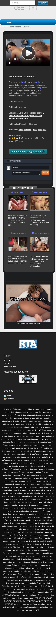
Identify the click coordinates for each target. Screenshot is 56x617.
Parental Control (10, 366)
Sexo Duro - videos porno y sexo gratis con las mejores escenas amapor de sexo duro (26, 115)
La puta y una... (18, 233)
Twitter (8, 395)
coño (21, 130)
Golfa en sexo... (18, 192)
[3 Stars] (14, 138)
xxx (44, 130)
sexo (40, 130)
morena (27, 130)
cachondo (22, 82)
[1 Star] (10, 138)
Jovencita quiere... (40, 192)
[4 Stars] (17, 138)
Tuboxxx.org (18, 409)
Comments (15, 161)
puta (35, 130)
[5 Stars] (19, 138)
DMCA (6, 363)
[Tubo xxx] (28, 11)
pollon (38, 82)
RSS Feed (10, 398)
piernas (43, 88)
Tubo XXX (4, 27)
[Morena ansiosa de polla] (40, 244)
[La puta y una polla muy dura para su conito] (18, 243)
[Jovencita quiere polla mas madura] (40, 202)
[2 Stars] (12, 138)
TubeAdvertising (34, 323)
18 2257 (7, 360)
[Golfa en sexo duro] (18, 203)
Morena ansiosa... (40, 233)
